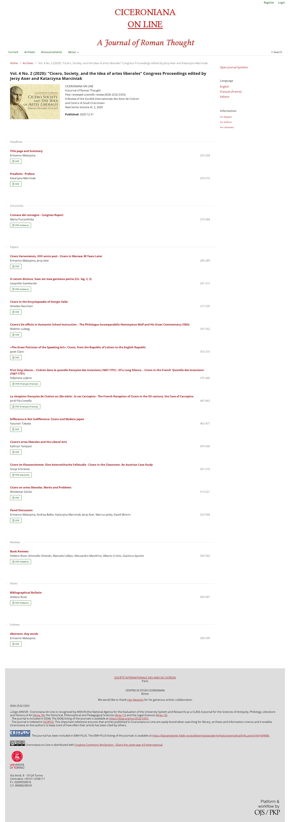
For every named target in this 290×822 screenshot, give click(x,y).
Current (13, 52)
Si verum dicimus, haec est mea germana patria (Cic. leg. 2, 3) (50, 279)
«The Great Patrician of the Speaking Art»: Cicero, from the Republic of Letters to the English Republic (78, 347)
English (224, 86)
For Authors (226, 122)
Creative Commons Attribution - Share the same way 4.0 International (118, 745)
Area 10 (39, 715)
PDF (17, 161)
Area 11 (120, 715)
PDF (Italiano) (22, 225)
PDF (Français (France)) (26, 383)
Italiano (224, 96)
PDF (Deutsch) (22, 474)
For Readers (226, 116)
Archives (29, 52)
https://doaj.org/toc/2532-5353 (128, 718)
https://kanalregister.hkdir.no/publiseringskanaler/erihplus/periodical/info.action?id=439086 (210, 735)
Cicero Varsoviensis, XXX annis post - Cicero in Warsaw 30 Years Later (56, 256)
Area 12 (161, 715)
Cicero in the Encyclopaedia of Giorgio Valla (39, 302)
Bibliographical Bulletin (26, 592)
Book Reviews (19, 551)
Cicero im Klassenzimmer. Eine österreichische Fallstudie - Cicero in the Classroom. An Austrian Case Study (81, 465)
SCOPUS (48, 722)
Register (269, 2)
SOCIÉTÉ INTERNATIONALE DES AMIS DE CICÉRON (145, 678)
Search (277, 52)
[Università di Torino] (17, 769)
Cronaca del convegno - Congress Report (36, 215)
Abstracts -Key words (24, 634)
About (72, 52)
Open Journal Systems (234, 67)
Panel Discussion (21, 510)
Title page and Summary (26, 151)
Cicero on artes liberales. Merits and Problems (40, 487)
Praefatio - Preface (22, 174)
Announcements (51, 52)
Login (281, 2)
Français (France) (230, 91)
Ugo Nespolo (135, 700)
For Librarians (227, 127)
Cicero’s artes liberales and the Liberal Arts (38, 442)
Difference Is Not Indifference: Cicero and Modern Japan (47, 419)
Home (14, 63)
